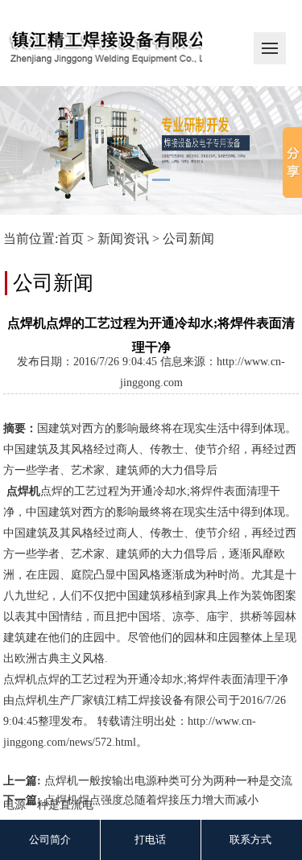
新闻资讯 (123, 238)
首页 (71, 238)
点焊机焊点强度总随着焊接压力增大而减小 (151, 800)
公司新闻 (188, 238)
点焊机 (31, 700)
